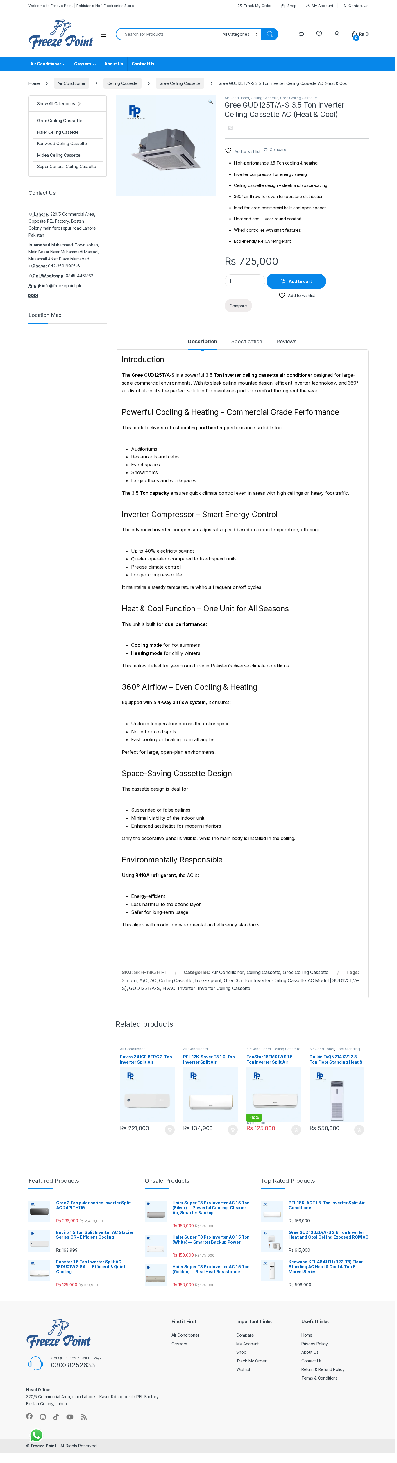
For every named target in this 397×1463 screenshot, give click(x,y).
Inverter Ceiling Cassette (224, 988)
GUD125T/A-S (144, 988)
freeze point (208, 980)
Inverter (186, 988)
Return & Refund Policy (323, 1369)
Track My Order (258, 5)
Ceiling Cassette (122, 83)
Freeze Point (43, 1445)
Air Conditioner (45, 63)
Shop (291, 5)
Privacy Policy (314, 1343)
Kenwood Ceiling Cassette (62, 143)
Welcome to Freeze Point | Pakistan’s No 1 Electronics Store (81, 5)
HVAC (168, 988)
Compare (278, 149)
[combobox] (167, 34)
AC (153, 980)
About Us (113, 63)
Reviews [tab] (286, 341)
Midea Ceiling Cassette (59, 155)
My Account (322, 5)
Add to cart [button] (170, 1130)
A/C (143, 980)
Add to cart (300, 281)
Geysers (83, 63)
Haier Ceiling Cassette (58, 132)
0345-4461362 (79, 275)
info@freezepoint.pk (61, 285)
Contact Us (358, 5)
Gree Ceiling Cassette (180, 83)
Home (34, 83)
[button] (210, 101)
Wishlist (243, 1369)
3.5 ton (129, 980)
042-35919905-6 (64, 265)
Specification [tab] (246, 341)
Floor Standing (348, 1049)
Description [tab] (202, 341)
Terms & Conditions (319, 1378)
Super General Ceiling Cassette (66, 166)
